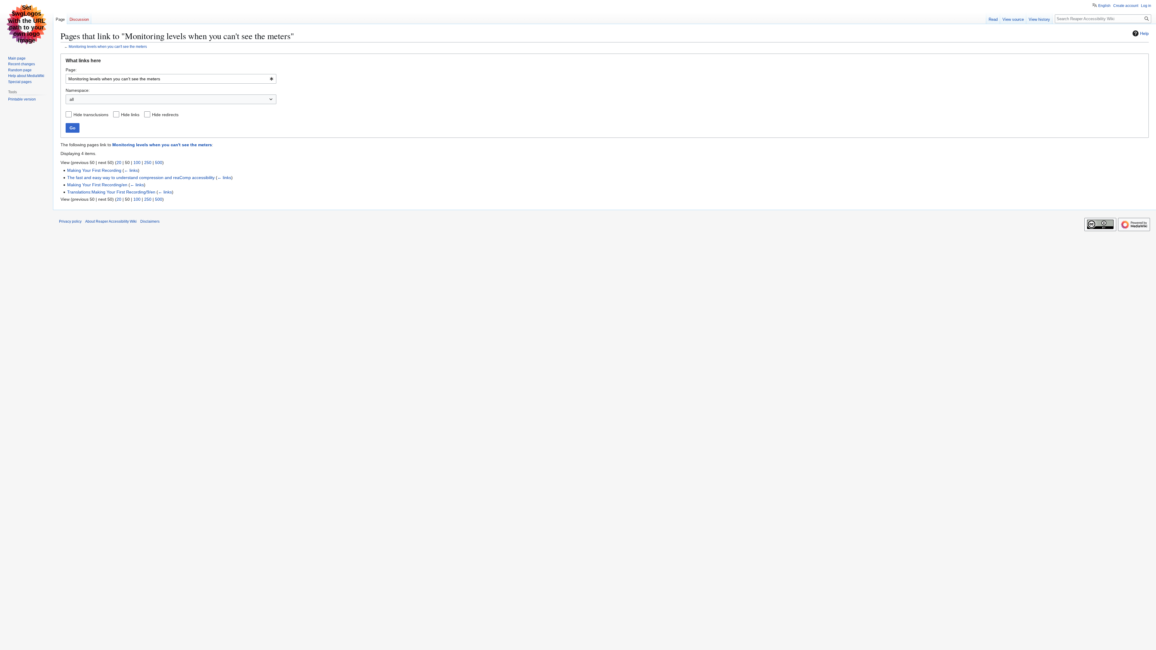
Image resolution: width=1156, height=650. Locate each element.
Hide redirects (165, 114)
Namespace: (78, 90)
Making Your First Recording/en (97, 184)
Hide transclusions (90, 114)
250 (147, 162)
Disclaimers (150, 221)
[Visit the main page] (26, 24)
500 (158, 162)
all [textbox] (72, 99)
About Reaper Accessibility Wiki (111, 221)
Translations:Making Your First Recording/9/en (111, 192)
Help (1144, 33)
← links (131, 170)
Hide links (130, 114)
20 (119, 162)
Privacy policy (70, 221)
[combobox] (171, 79)
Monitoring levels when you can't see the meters (108, 46)
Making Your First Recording (94, 170)
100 (137, 162)
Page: (71, 69)
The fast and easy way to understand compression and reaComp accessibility (141, 177)
